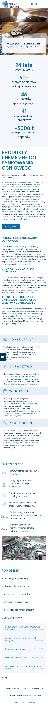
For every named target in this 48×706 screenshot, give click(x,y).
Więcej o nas (11, 227)
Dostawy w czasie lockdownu (24, 649)
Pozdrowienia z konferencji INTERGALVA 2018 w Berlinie (24, 667)
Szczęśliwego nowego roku (24, 658)
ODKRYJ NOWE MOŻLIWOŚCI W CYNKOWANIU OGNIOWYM (24, 628)
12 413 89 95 (30, 702)
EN (36, 4)
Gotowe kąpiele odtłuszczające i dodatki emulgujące (24, 639)
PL (32, 4)
